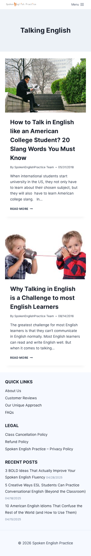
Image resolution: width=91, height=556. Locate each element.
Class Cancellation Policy (26, 434)
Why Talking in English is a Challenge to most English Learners (42, 297)
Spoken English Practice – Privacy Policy (39, 449)
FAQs (9, 412)
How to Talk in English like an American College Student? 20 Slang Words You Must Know (42, 140)
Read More (21, 208)
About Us (13, 391)
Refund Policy (16, 442)
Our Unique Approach (23, 405)
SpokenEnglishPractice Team (34, 167)
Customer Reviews (21, 398)
